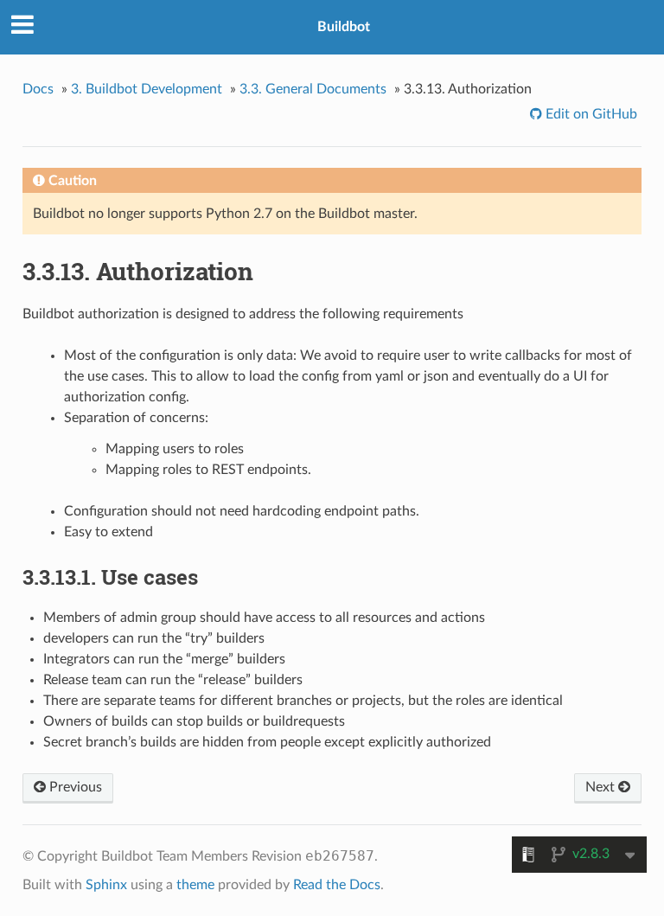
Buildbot (343, 27)
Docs (38, 89)
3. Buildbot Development (146, 89)
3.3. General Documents (312, 89)
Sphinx (106, 885)
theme (195, 885)
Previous (74, 787)
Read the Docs (336, 885)
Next (601, 787)
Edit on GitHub (589, 114)
